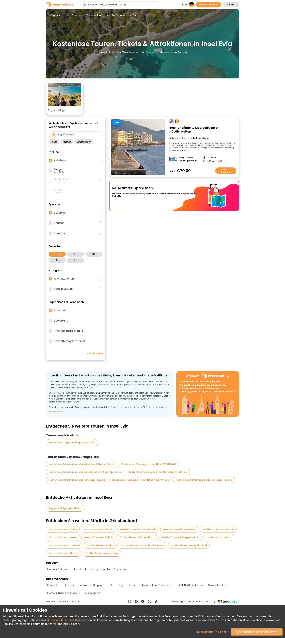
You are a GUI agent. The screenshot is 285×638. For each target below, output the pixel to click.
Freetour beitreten (57, 569)
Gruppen (98, 585)
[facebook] (136, 601)
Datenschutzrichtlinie (61, 620)
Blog (121, 585)
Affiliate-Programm (114, 569)
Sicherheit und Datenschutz (158, 585)
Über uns (69, 585)
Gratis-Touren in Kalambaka (137, 537)
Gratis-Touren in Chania (98, 529)
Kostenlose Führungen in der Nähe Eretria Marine (157, 472)
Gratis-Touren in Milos (100, 545)
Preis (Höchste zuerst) (68, 331)
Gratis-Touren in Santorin (218, 529)
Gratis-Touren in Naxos (63, 537)
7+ (57, 260)
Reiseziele (52, 585)
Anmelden (231, 4)
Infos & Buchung (226, 170)
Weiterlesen (56, 411)
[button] (64, 98)
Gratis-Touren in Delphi (98, 537)
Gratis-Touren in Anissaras (101, 553)
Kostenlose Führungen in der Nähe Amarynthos (140, 480)
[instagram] (130, 601)
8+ (93, 254)
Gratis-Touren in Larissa (216, 537)
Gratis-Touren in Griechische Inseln (142, 545)
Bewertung (61, 320)
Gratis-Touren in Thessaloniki (138, 529)
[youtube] (143, 601)
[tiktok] (156, 601)
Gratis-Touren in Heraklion (179, 529)
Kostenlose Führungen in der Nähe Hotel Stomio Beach (81, 464)
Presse (132, 585)
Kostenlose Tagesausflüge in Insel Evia (72, 442)
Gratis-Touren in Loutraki (64, 545)
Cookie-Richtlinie (217, 585)
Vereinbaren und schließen (256, 632)
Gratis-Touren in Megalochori (189, 545)
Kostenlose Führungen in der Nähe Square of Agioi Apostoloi (85, 472)
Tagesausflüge (78, 289)
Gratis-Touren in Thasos (64, 553)
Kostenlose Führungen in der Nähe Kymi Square (77, 480)
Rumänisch (78, 233)
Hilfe (111, 585)
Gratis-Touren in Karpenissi (178, 537)
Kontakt (83, 585)
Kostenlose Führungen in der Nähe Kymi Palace (204, 480)
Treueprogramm (91, 593)
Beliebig (57, 254)
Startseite (56, 15)
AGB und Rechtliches (191, 585)
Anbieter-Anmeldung (86, 569)
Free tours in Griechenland (87, 15)
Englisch (78, 223)
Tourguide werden (208, 4)
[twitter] (149, 601)
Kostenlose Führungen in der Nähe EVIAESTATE (148, 464)
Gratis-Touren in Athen (63, 529)
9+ (75, 254)
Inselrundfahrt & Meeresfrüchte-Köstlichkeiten (194, 129)
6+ (75, 260)
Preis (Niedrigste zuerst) (69, 341)
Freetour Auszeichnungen (62, 593)
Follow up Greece (188, 161)
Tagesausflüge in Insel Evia (65, 508)
